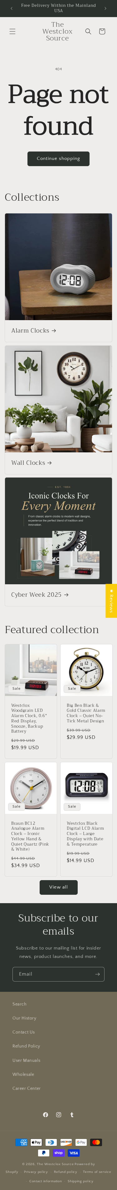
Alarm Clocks (30, 331)
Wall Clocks (28, 463)
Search (19, 1004)
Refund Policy (26, 1046)
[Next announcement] (105, 8)
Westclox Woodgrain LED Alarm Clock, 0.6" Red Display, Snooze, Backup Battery (29, 719)
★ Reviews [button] (111, 601)
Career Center (26, 1088)
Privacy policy (36, 1172)
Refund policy (65, 1172)
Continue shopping (58, 158)
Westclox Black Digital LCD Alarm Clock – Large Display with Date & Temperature (85, 834)
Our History (24, 1018)
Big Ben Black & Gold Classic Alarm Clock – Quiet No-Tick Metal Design (86, 713)
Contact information (45, 1181)
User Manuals (26, 1060)
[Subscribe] (97, 974)
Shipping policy (81, 1181)
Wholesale (23, 1074)
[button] (12, 31)
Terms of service (97, 1172)
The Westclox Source (55, 1164)
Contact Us (23, 1032)
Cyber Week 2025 (36, 595)
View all (58, 887)
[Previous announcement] (11, 8)
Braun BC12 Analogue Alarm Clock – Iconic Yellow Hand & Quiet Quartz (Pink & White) (30, 836)
